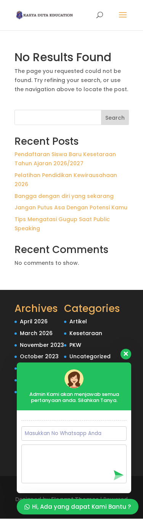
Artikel (78, 321)
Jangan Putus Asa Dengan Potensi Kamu (70, 207)
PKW (75, 345)
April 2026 (34, 321)
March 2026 (36, 333)
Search (115, 118)
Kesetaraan (85, 333)
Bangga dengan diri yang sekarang (64, 196)
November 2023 (42, 345)
